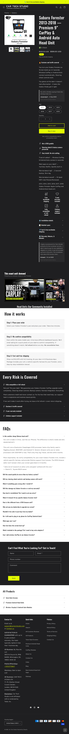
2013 (42, 107)
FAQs (27, 662)
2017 (50, 111)
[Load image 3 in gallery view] (22, 49)
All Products (29, 635)
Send (13, 578)
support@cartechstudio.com (14, 626)
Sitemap (28, 676)
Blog (27, 666)
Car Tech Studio (13, 729)
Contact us (10, 628)
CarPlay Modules (31, 650)
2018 (58, 111)
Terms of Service (52, 631)
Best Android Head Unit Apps (33, 671)
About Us (28, 654)
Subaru (14, 13)
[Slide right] (32, 49)
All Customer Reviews (32, 631)
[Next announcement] (65, 2)
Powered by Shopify (22, 729)
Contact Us (29, 658)
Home (6, 13)
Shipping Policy (51, 635)
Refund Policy (51, 627)
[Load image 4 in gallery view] (27, 49)
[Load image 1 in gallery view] (11, 49)
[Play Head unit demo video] (55, 284)
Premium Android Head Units (33, 645)
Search (28, 627)
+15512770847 (9, 666)
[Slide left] (6, 49)
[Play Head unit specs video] (55, 296)
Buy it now (51, 131)
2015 (58, 107)
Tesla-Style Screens (32, 639)
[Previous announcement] (3, 2)
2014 (50, 107)
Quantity (41, 115)
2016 (42, 111)
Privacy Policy (51, 623)
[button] (4, 7)
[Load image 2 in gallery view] (16, 49)
